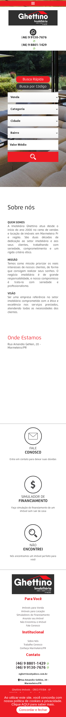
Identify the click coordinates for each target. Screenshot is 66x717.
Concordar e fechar (33, 710)
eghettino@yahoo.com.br (33, 674)
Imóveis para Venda (33, 608)
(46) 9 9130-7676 (34, 37)
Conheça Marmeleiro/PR (33, 648)
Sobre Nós (33, 641)
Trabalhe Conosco (33, 645)
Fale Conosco (33, 626)
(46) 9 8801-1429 (34, 45)
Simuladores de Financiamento (33, 615)
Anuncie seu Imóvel (33, 618)
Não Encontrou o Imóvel (33, 622)
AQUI (25, 704)
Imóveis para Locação (33, 611)
